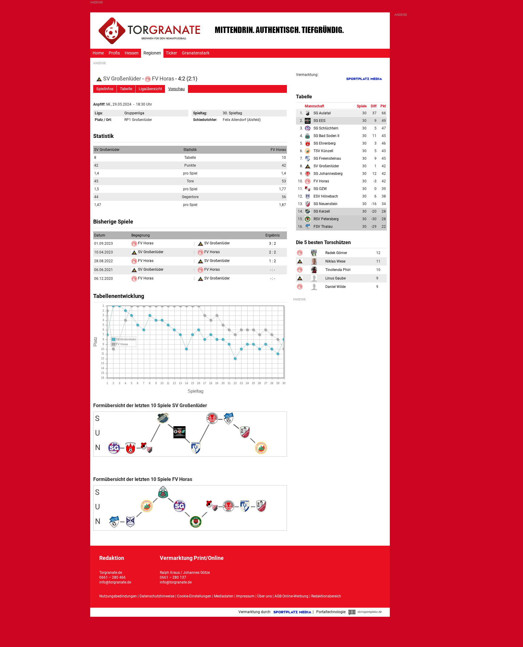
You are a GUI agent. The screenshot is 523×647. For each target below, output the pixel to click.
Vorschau (176, 89)
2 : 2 (272, 252)
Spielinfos (104, 89)
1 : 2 (272, 261)
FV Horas (163, 78)
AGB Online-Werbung (291, 596)
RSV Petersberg (326, 219)
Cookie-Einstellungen (194, 596)
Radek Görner (336, 253)
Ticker (171, 53)
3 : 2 (272, 243)
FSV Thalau (323, 226)
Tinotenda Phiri (337, 270)
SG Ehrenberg (325, 143)
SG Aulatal (322, 113)
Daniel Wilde (335, 287)
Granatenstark (195, 53)
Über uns (264, 596)
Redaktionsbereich (326, 596)
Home (98, 53)
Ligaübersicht (150, 89)
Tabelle (126, 89)
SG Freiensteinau (327, 158)
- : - (272, 270)
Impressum (245, 596)
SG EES (319, 121)
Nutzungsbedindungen (118, 596)
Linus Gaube (335, 278)
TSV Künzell (323, 151)
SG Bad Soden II (326, 136)
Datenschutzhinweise (157, 596)
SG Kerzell (322, 211)
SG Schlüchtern (326, 128)
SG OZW (320, 189)
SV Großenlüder (122, 78)
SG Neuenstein (325, 204)
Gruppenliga (134, 113)
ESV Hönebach (326, 196)
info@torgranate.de (115, 582)
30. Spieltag (232, 113)
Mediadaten (224, 596)
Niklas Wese (335, 261)
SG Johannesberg (328, 174)
